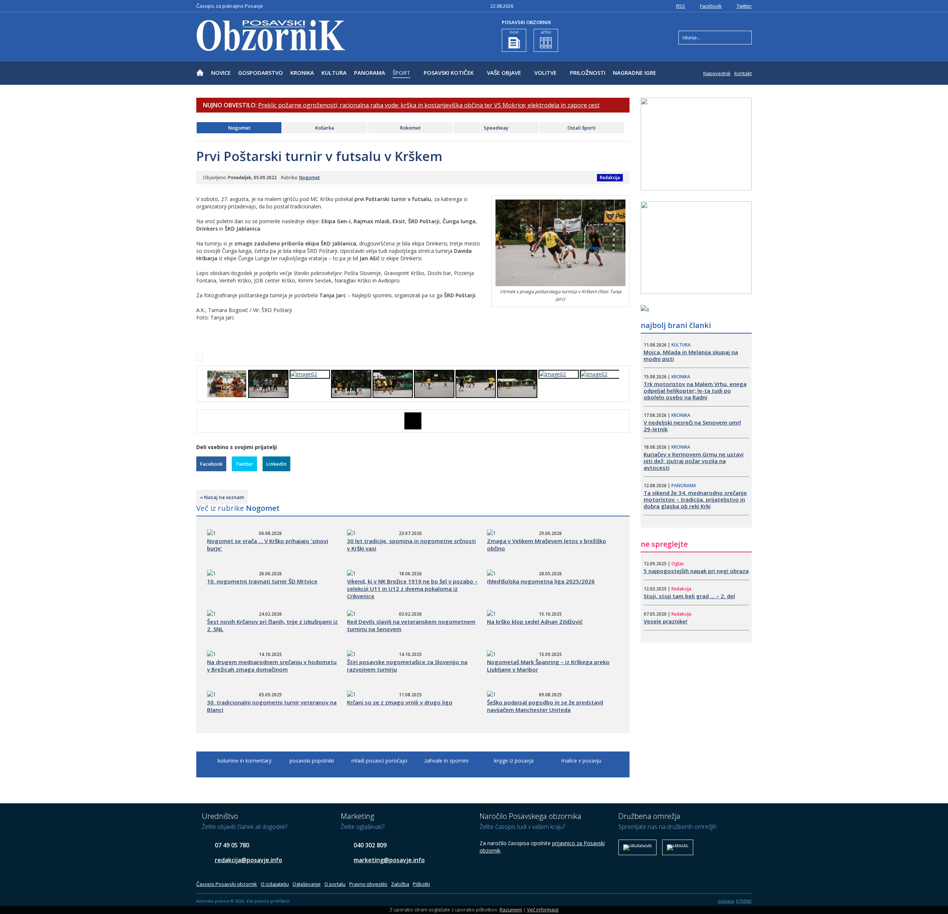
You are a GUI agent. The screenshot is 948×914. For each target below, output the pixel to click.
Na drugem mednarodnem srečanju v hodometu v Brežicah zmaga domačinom (272, 665)
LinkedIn (276, 464)
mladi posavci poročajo (379, 760)
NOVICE (221, 72)
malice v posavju (581, 760)
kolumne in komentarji (244, 760)
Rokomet (410, 127)
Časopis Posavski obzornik (226, 884)
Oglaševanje (307, 884)
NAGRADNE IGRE (634, 72)
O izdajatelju (275, 884)
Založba (400, 884)
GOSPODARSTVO (260, 72)
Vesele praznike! (665, 621)
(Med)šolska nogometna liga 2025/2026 (541, 581)
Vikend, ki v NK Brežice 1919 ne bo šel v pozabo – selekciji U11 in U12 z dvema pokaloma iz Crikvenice (412, 588)
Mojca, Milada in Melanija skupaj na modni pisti (691, 355)
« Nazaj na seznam (222, 497)
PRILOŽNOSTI (587, 72)
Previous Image (202, 421)
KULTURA (334, 72)
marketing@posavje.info (389, 860)
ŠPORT (401, 72)
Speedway (496, 127)
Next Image (624, 421)
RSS (680, 6)
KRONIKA (302, 72)
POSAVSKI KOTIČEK (449, 72)
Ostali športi (581, 127)
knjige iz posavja (514, 760)
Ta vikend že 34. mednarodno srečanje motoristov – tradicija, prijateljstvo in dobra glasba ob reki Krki (695, 499)
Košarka (324, 127)
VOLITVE (545, 72)
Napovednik (717, 73)
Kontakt (743, 73)
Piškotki (421, 884)
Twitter (744, 6)
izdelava (726, 901)
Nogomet (239, 127)
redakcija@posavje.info (248, 860)
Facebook (711, 6)
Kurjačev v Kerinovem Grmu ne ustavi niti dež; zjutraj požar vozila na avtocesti (694, 461)
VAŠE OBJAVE (504, 72)
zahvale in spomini (446, 760)
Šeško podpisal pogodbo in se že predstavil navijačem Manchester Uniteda (545, 706)
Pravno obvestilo (368, 884)
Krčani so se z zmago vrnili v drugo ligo (400, 702)
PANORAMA (369, 72)
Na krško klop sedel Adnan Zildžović (535, 621)
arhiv (546, 32)
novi (514, 32)
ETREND (744, 901)
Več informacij (542, 909)
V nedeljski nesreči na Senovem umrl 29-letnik (692, 426)
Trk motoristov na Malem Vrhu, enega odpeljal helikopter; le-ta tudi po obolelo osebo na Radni (695, 390)
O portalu (335, 884)
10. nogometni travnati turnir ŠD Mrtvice (262, 581)
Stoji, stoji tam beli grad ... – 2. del (689, 596)
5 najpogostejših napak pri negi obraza (696, 571)
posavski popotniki (312, 760)
